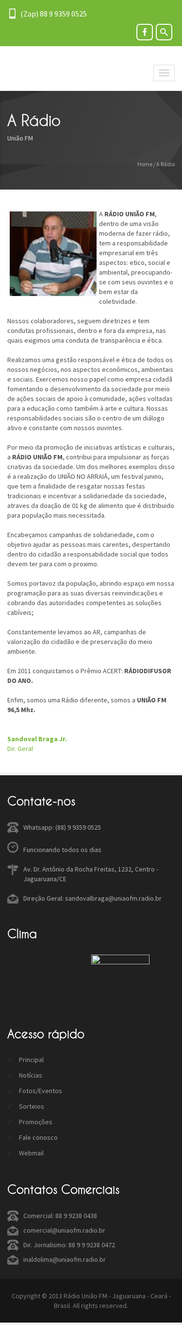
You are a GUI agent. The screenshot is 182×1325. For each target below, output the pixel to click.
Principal (30, 1059)
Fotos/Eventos (39, 1090)
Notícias (29, 1075)
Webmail (30, 1153)
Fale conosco (37, 1137)
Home (144, 164)
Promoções (34, 1121)
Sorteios (30, 1106)
